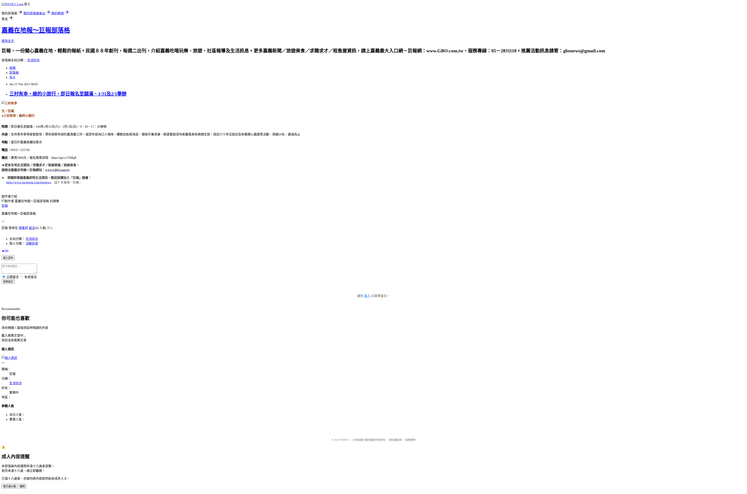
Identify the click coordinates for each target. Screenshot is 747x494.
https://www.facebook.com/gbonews (28, 182)
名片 (12, 77)
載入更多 (8, 257)
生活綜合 (33, 60)
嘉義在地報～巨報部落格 (36, 30)
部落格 (14, 72)
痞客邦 (23, 228)
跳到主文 (8, 41)
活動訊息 (32, 243)
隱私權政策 (395, 439)
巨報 (5, 205)
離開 (22, 486)
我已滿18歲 (9, 486)
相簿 (12, 68)
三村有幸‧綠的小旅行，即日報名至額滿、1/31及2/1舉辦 (67, 93)
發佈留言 (8, 281)
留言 (32, 228)
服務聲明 (410, 439)
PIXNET (344, 439)
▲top (5, 250)
